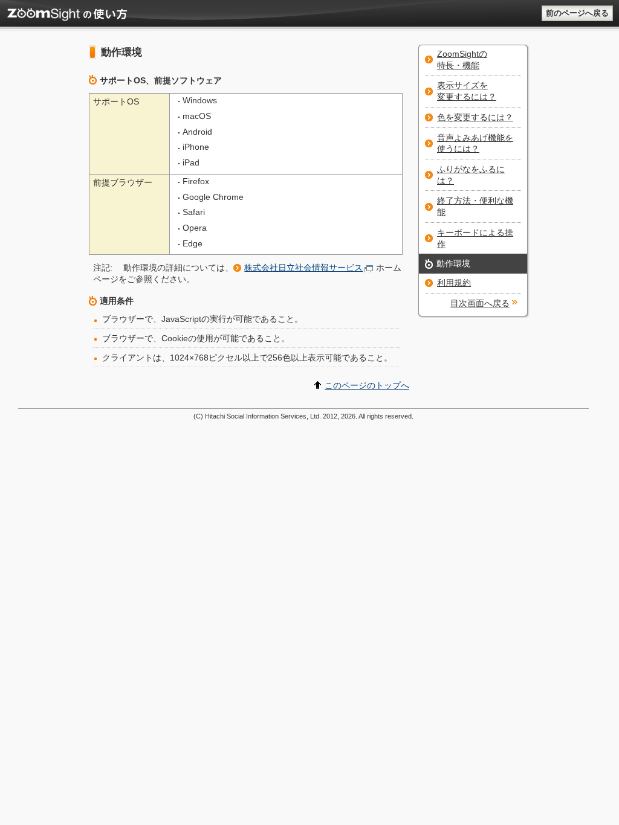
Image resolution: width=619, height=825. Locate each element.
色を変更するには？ (475, 117)
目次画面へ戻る (480, 303)
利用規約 (454, 282)
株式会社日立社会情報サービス (303, 267)
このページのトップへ (367, 385)
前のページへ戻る (577, 13)
